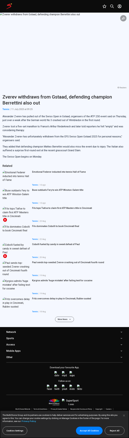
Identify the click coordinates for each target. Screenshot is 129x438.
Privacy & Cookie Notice (59, 409)
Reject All (114, 431)
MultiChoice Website (22, 409)
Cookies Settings (14, 431)
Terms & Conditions (40, 409)
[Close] (124, 415)
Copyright (98, 409)
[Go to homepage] (9, 6)
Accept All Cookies (89, 431)
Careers (109, 409)
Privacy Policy (29, 421)
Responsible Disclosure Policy (81, 409)
